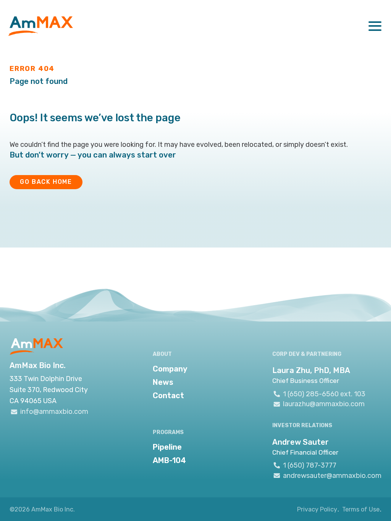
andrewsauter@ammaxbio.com (332, 475)
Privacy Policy (317, 509)
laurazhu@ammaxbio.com (324, 404)
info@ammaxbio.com (54, 411)
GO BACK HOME (46, 181)
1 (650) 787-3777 (309, 465)
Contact (168, 395)
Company (170, 368)
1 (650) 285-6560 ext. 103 (324, 394)
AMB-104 (169, 460)
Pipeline (167, 447)
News (163, 382)
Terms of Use (361, 509)
